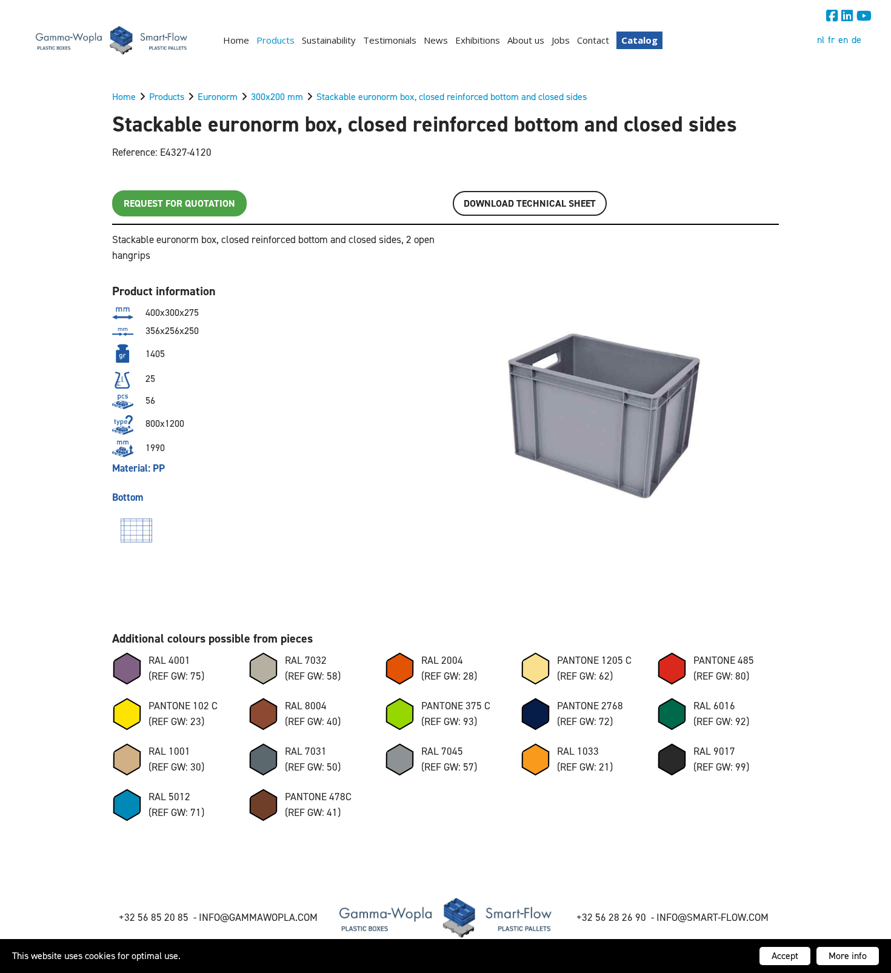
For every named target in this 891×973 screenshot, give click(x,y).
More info (848, 955)
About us (525, 40)
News (436, 40)
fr (831, 39)
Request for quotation (179, 203)
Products (275, 40)
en (843, 39)
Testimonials (389, 40)
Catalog (639, 40)
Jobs (561, 40)
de (856, 39)
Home (236, 40)
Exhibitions (477, 40)
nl (820, 39)
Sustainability (329, 40)
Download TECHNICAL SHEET (530, 203)
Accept (785, 955)
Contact (593, 40)
